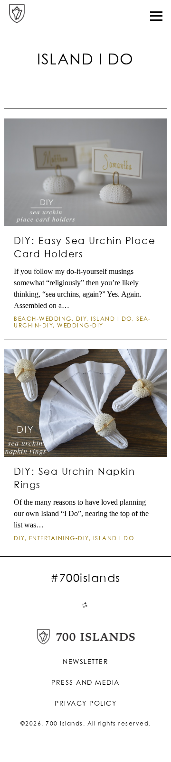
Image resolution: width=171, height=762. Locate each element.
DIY (81, 319)
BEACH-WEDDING (43, 319)
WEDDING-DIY (80, 326)
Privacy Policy (85, 703)
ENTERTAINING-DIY (59, 539)
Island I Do (111, 319)
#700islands (85, 578)
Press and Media (85, 683)
